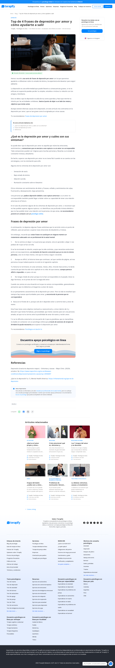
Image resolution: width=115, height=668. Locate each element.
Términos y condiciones (13, 570)
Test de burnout (11, 590)
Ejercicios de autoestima (39, 581)
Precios (42, 6)
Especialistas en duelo (64, 601)
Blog (75, 6)
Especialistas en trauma (65, 598)
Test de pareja (11, 599)
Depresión (14, 17)
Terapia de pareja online (39, 549)
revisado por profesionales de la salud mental (48, 391)
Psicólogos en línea (33, 6)
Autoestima (30, 440)
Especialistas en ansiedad (65, 584)
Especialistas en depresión (65, 587)
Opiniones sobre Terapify (14, 552)
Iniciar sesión (97, 6)
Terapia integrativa (12, 631)
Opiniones (49, 6)
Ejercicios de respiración (39, 599)
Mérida (34, 637)
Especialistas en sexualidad (66, 610)
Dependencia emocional (90, 572)
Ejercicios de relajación (38, 596)
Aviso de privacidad (12, 567)
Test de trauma (11, 581)
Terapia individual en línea (39, 546)
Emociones (52, 440)
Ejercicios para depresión (39, 605)
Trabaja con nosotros (84, 6)
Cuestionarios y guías (64, 555)
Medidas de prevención (64, 558)
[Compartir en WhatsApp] (19, 411)
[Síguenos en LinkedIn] (91, 523)
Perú (85, 593)
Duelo (28, 478)
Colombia (86, 587)
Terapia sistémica (12, 625)
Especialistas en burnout (65, 613)
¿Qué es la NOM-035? (64, 543)
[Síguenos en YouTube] (101, 523)
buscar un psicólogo (21, 394)
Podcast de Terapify (13, 549)
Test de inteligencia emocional (15, 608)
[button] (110, 663)
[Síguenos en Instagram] (98, 523)
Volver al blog (31, 509)
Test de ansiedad (12, 587)
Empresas (56, 6)
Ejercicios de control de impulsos (41, 584)
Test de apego (11, 596)
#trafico (14, 404)
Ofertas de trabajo (12, 564)
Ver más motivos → (90, 575)
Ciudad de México (37, 622)
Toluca (34, 639)
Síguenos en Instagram (93, 38)
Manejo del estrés (89, 557)
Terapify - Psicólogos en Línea (19, 28)
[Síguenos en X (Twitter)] (88, 523)
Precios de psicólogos (13, 555)
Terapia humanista (12, 628)
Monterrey (35, 628)
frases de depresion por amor (36, 116)
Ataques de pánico (89, 552)
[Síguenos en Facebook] (84, 523)
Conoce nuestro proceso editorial (33, 73)
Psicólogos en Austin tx (33, 329)
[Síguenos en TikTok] (94, 523)
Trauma (86, 569)
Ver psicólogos (92, 31)
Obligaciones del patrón (65, 549)
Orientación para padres (39, 555)
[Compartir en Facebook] (23, 411)
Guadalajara (35, 631)
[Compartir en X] (28, 411)
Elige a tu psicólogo (43, 351)
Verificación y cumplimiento (65, 561)
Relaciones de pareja (77, 440)
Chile (85, 596)
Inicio (11, 13)
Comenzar (108, 6)
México (86, 584)
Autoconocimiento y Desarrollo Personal (55, 479)
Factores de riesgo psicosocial (67, 552)
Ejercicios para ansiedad (39, 602)
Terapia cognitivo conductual (15, 622)
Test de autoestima (12, 593)
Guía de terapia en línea (13, 546)
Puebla (34, 625)
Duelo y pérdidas (88, 563)
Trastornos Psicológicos (78, 478)
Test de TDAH (11, 602)
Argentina (86, 590)
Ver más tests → (12, 611)
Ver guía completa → (64, 564)
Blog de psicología (12, 543)
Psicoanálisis (10, 634)
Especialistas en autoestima (66, 596)
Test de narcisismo (12, 605)
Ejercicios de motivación (39, 593)
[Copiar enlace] (32, 411)
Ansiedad (86, 546)
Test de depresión (12, 584)
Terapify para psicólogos (39, 558)
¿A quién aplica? (62, 546)
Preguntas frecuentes (66, 6)
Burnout (86, 560)
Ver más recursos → (38, 611)
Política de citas (11, 561)
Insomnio (86, 566)
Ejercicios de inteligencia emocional (42, 590)
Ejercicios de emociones (39, 587)
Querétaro (35, 634)
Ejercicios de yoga (37, 608)
